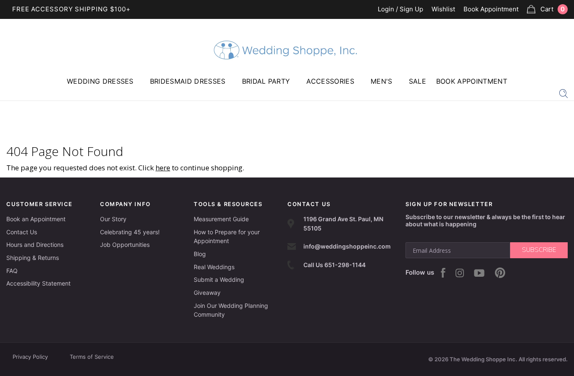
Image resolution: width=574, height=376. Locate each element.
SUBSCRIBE (539, 250)
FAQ (12, 270)
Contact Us (21, 232)
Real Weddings (214, 266)
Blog (200, 253)
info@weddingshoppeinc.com (347, 246)
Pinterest (500, 272)
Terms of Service (92, 356)
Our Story (113, 218)
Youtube (479, 273)
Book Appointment (491, 9)
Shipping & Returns (32, 257)
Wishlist (443, 9)
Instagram (460, 273)
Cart (552, 9)
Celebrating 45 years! (130, 232)
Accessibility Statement (38, 283)
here (162, 167)
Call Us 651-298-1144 (334, 264)
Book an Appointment (36, 218)
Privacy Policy (30, 356)
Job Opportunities (125, 244)
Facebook (443, 273)
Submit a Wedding (219, 279)
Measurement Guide (221, 218)
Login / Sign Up (400, 9)
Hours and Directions (34, 244)
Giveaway (207, 292)
